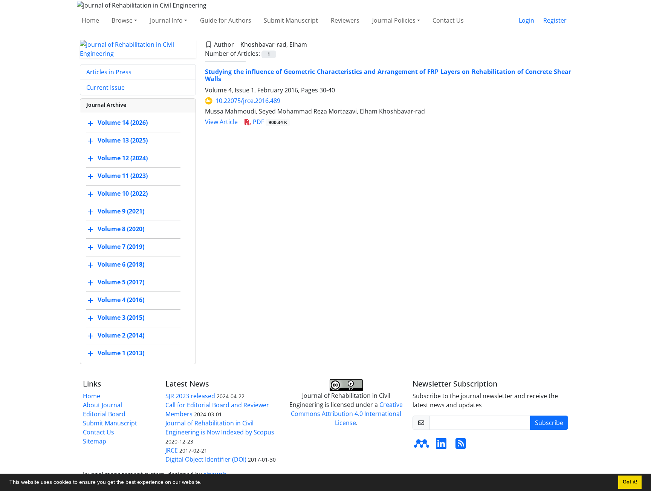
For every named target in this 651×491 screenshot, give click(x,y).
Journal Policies (394, 20)
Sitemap (94, 441)
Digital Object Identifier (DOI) (205, 459)
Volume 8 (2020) (121, 229)
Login (526, 20)
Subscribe (549, 423)
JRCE (171, 450)
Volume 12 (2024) (123, 158)
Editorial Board (104, 414)
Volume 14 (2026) (123, 122)
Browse (122, 20)
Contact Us (448, 20)
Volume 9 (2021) (121, 211)
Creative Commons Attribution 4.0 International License (347, 413)
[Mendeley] (422, 446)
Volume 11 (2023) (123, 176)
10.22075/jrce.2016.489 (247, 101)
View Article (221, 122)
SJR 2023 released (190, 396)
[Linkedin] (441, 446)
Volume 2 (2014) (121, 335)
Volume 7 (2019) (121, 246)
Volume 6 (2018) (121, 264)
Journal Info (166, 20)
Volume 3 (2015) (121, 317)
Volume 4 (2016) (121, 300)
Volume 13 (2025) (123, 140)
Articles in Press (108, 72)
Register (555, 20)
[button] (204, 483)
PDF (269, 122)
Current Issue (105, 87)
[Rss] (461, 446)
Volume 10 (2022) (123, 193)
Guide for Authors (225, 20)
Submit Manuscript (291, 20)
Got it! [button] (630, 482)
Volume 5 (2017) (121, 282)
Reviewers (345, 20)
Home (90, 20)
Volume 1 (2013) (121, 353)
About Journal (102, 405)
